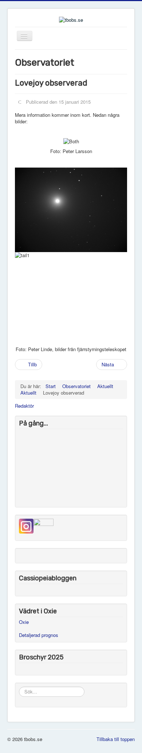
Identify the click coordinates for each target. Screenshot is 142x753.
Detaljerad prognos (38, 634)
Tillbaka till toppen (115, 739)
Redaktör (24, 406)
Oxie (24, 621)
